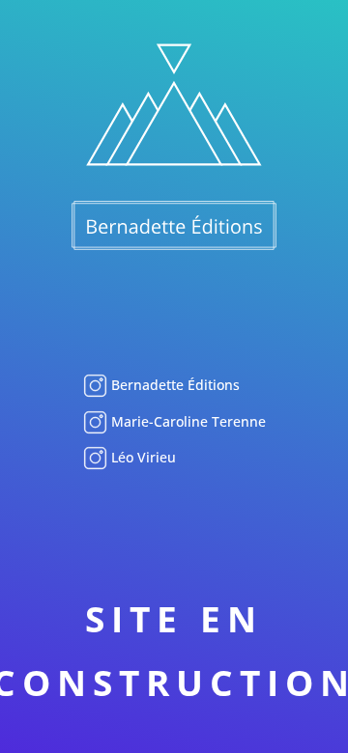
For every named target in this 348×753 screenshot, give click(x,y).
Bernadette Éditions (173, 385)
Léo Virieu (141, 457)
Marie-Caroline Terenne (186, 421)
